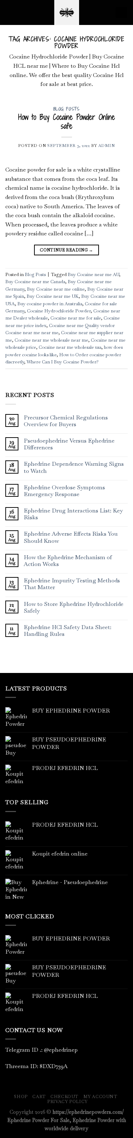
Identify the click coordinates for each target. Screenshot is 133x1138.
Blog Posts (67, 109)
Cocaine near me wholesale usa (70, 347)
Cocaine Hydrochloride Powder (59, 311)
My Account (100, 1096)
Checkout (64, 1096)
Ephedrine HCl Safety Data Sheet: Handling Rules (67, 630)
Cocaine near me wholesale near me (51, 340)
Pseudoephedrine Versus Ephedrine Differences (69, 444)
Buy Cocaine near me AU (93, 274)
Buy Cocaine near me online (56, 289)
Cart (38, 1096)
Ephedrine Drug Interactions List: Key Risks (73, 514)
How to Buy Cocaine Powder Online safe (66, 121)
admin (106, 145)
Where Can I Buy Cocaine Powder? (63, 362)
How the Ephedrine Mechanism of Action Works (68, 560)
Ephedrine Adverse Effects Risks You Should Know (71, 537)
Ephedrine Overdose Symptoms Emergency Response (64, 490)
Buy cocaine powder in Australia (49, 304)
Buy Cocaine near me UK (53, 296)
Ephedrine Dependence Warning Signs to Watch (74, 467)
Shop (20, 1096)
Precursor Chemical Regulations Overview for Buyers (66, 421)
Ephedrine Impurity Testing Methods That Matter (72, 584)
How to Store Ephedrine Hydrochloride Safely (73, 607)
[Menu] (9, 12)
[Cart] (121, 13)
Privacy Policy (67, 1101)
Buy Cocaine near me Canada (35, 282)
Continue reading (66, 250)
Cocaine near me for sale (75, 318)
